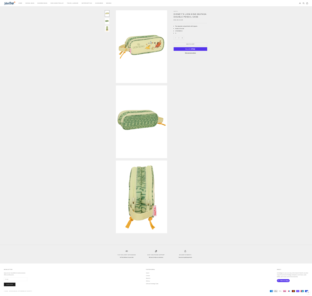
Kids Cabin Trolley (57, 3)
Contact (148, 275)
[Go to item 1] (107, 13)
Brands (108, 3)
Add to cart (190, 44)
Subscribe (9, 284)
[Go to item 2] (107, 21)
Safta (176, 11)
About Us (148, 278)
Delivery (148, 281)
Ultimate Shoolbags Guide (152, 283)
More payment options (190, 53)
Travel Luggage (72, 3)
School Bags (30, 3)
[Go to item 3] (107, 29)
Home (20, 3)
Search (147, 273)
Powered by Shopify (25, 291)
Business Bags (42, 3)
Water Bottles (87, 3)
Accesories (99, 3)
